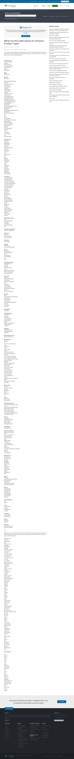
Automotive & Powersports (35, 725)
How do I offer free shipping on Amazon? (58, 70)
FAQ (43, 730)
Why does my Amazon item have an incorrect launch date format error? (59, 75)
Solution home (51, 16)
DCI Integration (20, 746)
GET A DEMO (55, 5)
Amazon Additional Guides (64, 16)
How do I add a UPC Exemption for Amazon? (58, 63)
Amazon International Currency (56, 80)
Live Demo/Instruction (46, 725)
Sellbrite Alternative (33, 739)
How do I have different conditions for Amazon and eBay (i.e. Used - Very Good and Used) (59, 29)
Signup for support (56, 1)
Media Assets (8, 737)
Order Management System (23, 740)
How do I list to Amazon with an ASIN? (57, 58)
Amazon (57, 16)
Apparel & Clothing (33, 727)
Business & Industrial (34, 728)
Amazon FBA (52, 98)
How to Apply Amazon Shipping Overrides (58, 86)
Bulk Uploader (20, 735)
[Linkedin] (66, 6)
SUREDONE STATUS (65, 1)
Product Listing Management (23, 730)
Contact (7, 735)
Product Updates (46, 735)
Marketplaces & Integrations (23, 743)
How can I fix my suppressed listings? (57, 40)
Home (7, 725)
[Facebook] (64, 6)
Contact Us (49, 1)
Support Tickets (45, 732)
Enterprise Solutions (21, 725)
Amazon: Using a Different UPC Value (57, 65)
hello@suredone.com (59, 717)
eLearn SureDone (46, 728)
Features (43, 5)
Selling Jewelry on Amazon (55, 82)
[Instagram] (62, 6)
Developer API (20, 741)
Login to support (33, 1)
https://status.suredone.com (29, 18)
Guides (44, 727)
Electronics (32, 730)
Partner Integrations (21, 745)
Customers (7, 730)
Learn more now (25, 36)
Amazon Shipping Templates (55, 90)
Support (46, 16)
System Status (45, 737)
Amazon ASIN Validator (54, 35)
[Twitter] (60, 6)
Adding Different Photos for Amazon (57, 88)
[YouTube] (68, 6)
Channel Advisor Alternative (35, 738)
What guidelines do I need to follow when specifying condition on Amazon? (58, 46)
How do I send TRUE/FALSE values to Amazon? (59, 72)
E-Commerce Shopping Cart (23, 738)
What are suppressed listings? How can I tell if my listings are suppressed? (59, 38)
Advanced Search (21, 736)
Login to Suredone (41, 1)
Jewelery (31, 732)
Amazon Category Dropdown (55, 84)
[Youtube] (63, 720)
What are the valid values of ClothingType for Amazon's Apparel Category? (59, 68)
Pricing (48, 5)
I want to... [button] (36, 5)
